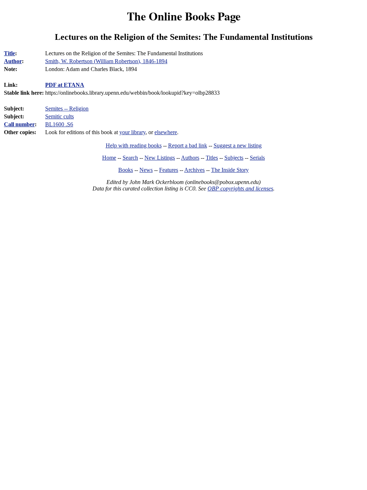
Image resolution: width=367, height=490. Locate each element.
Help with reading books (134, 145)
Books (125, 170)
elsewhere (165, 132)
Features (168, 170)
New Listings (159, 158)
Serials (257, 158)
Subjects (233, 158)
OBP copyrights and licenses (240, 188)
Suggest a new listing (238, 145)
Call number (19, 124)
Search (130, 158)
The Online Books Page (183, 16)
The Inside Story (230, 170)
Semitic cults (59, 116)
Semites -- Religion (67, 108)
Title (9, 53)
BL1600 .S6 (59, 124)
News (146, 170)
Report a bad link (187, 145)
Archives (194, 170)
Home (109, 158)
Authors (190, 158)
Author (13, 61)
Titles (212, 158)
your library (132, 132)
